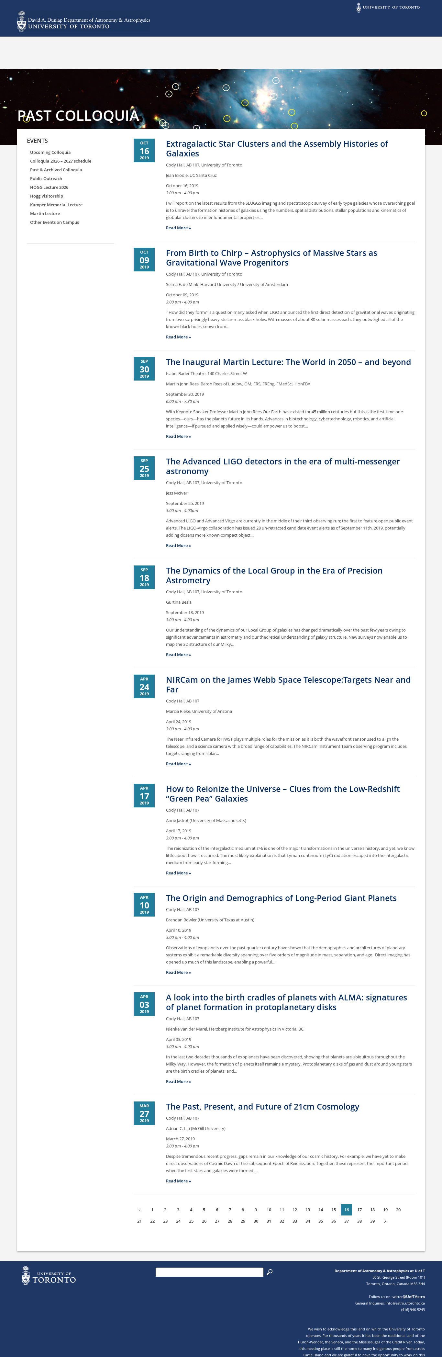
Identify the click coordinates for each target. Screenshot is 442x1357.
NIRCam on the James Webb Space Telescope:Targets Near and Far (288, 684)
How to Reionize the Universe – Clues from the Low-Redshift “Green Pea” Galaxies (283, 793)
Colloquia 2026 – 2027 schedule (60, 161)
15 (333, 1210)
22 (152, 1221)
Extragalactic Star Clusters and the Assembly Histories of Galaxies (277, 148)
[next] (385, 1221)
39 (372, 1221)
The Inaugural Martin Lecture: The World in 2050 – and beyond (288, 361)
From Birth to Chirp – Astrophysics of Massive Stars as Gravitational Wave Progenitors (271, 257)
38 (359, 1221)
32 (282, 1221)
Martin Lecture (45, 213)
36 (333, 1221)
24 (178, 1221)
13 (307, 1210)
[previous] (139, 1209)
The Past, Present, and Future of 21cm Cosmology (262, 1106)
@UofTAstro (414, 1296)
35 (320, 1221)
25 (191, 1221)
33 (295, 1221)
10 (269, 1210)
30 (256, 1221)
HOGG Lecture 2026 (49, 187)
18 (372, 1210)
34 (307, 1221)
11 (282, 1210)
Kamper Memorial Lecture (56, 205)
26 (204, 1221)
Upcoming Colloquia (50, 152)
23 (165, 1221)
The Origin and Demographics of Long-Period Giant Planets (281, 897)
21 (139, 1221)
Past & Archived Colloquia (56, 170)
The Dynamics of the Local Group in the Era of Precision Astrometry (274, 575)
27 (217, 1221)
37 (346, 1221)
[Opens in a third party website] (387, 12)
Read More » (178, 228)
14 (320, 1210)
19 (385, 1210)
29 (243, 1221)
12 (295, 1210)
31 (269, 1221)
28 (230, 1221)
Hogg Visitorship (46, 196)
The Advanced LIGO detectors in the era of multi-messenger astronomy (283, 466)
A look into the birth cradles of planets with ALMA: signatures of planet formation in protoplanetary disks (286, 1002)
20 (398, 1210)
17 (359, 1210)
